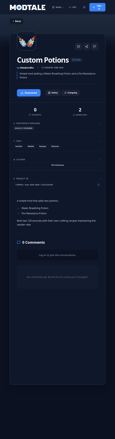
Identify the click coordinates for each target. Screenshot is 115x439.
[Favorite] (78, 46)
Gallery (54, 92)
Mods (58, 7)
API (74, 7)
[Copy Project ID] (98, 185)
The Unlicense (57, 165)
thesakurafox (27, 67)
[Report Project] (94, 46)
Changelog (72, 92)
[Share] (86, 46)
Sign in (99, 7)
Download (31, 92)
